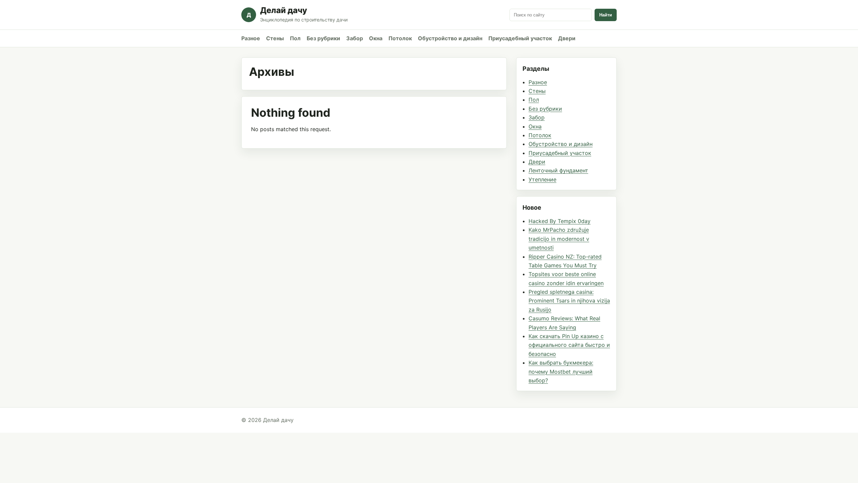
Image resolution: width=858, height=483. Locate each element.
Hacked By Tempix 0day (560, 221)
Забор (354, 38)
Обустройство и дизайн (450, 38)
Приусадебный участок (520, 38)
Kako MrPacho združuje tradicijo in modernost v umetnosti (559, 238)
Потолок (400, 38)
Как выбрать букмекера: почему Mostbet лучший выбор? (561, 371)
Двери (566, 38)
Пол (295, 38)
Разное (250, 38)
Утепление (542, 179)
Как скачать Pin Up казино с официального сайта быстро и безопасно (569, 345)
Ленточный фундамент (558, 170)
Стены (275, 38)
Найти (605, 14)
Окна (375, 38)
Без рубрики (323, 38)
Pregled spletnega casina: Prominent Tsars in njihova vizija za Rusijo (569, 300)
